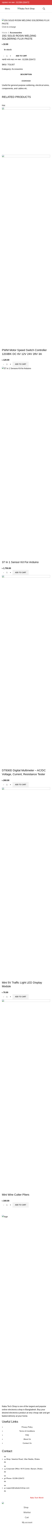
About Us (27, 1439)
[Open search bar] (44, 9)
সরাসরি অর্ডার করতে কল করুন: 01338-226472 (18, 59)
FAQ (27, 1435)
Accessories (16, 33)
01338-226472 (22, 2)
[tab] (26, 74)
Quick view (12, 345)
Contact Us (27, 1443)
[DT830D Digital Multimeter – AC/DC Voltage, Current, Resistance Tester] (26, 669)
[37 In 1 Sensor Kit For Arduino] (26, 460)
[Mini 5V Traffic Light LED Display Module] (26, 881)
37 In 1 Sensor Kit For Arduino (20, 562)
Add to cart (21, 56)
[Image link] (26, 1308)
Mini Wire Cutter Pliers (15, 1194)
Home (4, 33)
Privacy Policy (27, 1427)
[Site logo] (26, 8)
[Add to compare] (5, 345)
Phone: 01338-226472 (15, 1478)
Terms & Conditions (27, 1431)
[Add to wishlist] (19, 345)
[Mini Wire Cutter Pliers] (26, 1093)
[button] (20, 364)
